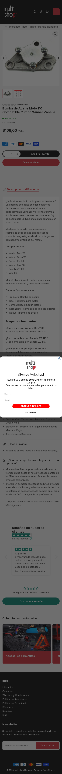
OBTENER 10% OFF (31, 406)
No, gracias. (31, 412)
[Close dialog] (60, 359)
